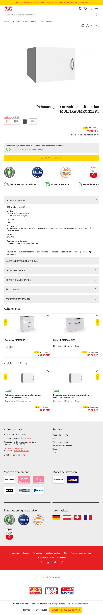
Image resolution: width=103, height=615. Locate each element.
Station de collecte (60, 435)
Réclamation (58, 449)
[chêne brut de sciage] (16, 122)
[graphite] (24, 122)
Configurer (41, 610)
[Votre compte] (80, 8)
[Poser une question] (87, 25)
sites (29, 438)
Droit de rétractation (45, 557)
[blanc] (7, 122)
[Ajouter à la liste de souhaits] (97, 25)
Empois (26, 553)
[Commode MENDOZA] (27, 323)
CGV (65, 553)
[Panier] (91, 8)
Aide (54, 452)
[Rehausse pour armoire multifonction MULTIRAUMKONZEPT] (51, 65)
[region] (51, 65)
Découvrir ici (83, 3)
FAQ (54, 438)
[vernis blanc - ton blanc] (7, 347)
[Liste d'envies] (85, 8)
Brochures (61, 557)
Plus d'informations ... (81, 604)
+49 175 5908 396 (21, 451)
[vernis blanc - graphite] (11, 347)
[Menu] (96, 8)
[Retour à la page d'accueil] (8, 8)
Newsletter (37, 553)
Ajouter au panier (54, 158)
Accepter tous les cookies (66, 610)
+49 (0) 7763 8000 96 (17, 448)
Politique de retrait (60, 442)
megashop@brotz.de (19, 455)
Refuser (27, 610)
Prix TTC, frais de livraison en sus (85, 135)
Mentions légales (53, 553)
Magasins (16, 553)
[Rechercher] (96, 14)
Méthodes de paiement (62, 445)
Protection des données (81, 553)
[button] (20, 184)
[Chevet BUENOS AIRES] (75, 323)
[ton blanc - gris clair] (33, 122)
